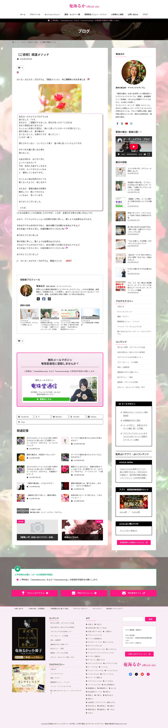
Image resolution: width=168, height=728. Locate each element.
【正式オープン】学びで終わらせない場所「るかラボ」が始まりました (140, 257)
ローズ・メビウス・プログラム (31, 79)
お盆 (98, 624)
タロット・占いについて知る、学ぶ (131, 387)
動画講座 (92, 688)
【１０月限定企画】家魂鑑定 (90, 324)
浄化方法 (92, 706)
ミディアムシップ (95, 681)
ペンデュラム (93, 674)
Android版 (136, 512)
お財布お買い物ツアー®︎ (97, 628)
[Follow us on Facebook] (117, 123)
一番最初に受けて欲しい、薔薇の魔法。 (42, 495)
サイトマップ (97, 609)
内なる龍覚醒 (109, 685)
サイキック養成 (94, 656)
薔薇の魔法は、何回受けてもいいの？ (41, 455)
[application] (134, 146)
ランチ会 (109, 681)
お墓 (90, 624)
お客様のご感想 (35, 509)
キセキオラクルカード (96, 649)
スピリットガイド (95, 663)
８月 (90, 713)
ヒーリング (92, 667)
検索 (151, 619)
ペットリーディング (95, 670)
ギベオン (112, 649)
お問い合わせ (18, 609)
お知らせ (35, 318)
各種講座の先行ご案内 (131, 420)
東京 (90, 699)
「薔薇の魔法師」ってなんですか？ (40, 483)
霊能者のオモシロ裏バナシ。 (128, 372)
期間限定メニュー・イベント (50, 318)
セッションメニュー (125, 311)
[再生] (119, 154)
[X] (38, 299)
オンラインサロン (95, 646)
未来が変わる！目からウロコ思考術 (131, 352)
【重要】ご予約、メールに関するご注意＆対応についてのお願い (140, 201)
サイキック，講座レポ (96, 660)
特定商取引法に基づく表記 (59, 609)
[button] (134, 542)
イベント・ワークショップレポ (129, 326)
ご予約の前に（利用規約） (37, 609)
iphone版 (123, 512)
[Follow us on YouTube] (126, 123)
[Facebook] (44, 299)
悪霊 (90, 695)
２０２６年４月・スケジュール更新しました (29, 324)
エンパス (109, 642)
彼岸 (107, 692)
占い (113, 688)
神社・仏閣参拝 (123, 367)
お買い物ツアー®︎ (94, 631)
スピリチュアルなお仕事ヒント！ (130, 357)
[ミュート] (145, 154)
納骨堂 (102, 706)
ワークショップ (94, 685)
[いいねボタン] (19, 68)
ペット (104, 667)
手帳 (98, 695)
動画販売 (103, 688)
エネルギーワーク (95, 642)
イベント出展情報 (95, 639)
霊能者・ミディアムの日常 (127, 382)
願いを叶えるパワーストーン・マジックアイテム (134, 332)
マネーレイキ (107, 674)
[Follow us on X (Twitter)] (122, 123)
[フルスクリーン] (149, 154)
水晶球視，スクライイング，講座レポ (101, 702)
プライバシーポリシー (80, 609)
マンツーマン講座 (95, 677)
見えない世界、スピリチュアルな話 (90, 317)
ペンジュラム (112, 670)
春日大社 (109, 695)
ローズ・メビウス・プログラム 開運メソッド (41, 261)
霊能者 (102, 709)
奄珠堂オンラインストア (114, 609)
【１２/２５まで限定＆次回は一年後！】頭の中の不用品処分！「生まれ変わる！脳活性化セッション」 (70, 326)
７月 (112, 709)
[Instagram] (49, 299)
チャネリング (111, 663)
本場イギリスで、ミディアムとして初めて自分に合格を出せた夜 (140, 215)
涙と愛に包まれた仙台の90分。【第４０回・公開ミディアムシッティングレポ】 (140, 229)
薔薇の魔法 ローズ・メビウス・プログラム (47, 512)
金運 (112, 706)
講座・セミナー (123, 316)
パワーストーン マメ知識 (127, 362)
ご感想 (108, 631)
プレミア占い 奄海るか (128, 530)
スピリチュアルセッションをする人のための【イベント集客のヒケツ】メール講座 (135, 436)
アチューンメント (95, 635)
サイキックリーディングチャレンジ (101, 653)
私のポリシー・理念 (125, 377)
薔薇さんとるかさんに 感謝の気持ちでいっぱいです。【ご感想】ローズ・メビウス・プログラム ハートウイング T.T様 (87, 469)
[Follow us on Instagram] (131, 123)
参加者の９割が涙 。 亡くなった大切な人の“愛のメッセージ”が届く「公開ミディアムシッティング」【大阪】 (49, 326)
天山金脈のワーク (95, 692)
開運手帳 (92, 709)
